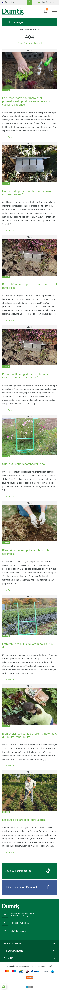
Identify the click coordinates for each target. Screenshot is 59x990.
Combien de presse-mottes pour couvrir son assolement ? (27, 192)
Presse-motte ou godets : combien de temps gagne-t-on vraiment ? (25, 376)
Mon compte (13, 943)
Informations (14, 950)
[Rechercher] (29, 2)
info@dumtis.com (18, 931)
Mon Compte (47, 2)
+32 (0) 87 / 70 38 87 (20, 923)
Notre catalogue (15, 22)
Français (9, 2)
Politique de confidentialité (41, 966)
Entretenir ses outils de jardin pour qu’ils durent (27, 645)
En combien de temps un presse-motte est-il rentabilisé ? (29, 286)
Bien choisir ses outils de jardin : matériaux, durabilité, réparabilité (29, 735)
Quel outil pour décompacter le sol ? (24, 464)
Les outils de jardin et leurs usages (24, 820)
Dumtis (9, 958)
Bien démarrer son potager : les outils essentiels (25, 552)
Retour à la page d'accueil (29, 43)
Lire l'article (9, 137)
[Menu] (54, 11)
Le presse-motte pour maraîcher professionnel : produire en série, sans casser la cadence (26, 101)
